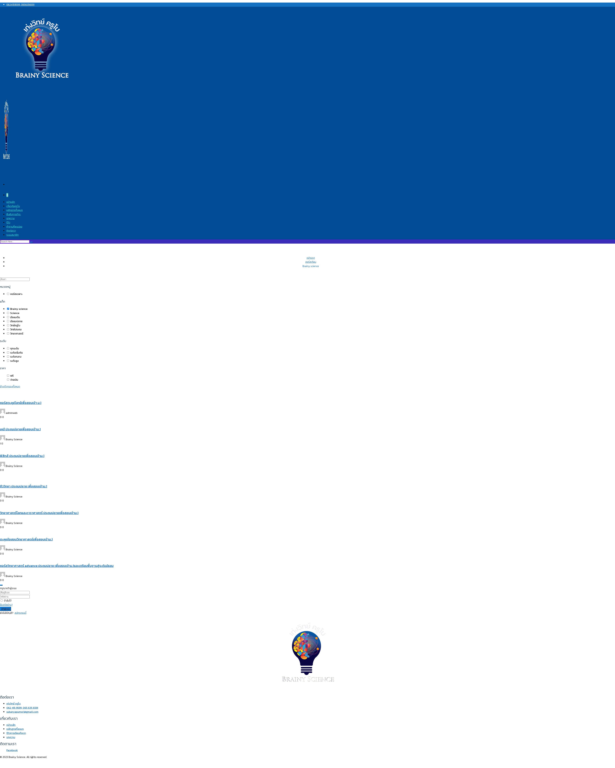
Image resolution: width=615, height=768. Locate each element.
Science (14, 313)
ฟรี (11, 376)
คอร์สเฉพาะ (16, 294)
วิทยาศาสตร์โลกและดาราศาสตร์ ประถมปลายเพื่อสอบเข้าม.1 (39, 512)
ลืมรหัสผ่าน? (6, 605)
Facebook (12, 750)
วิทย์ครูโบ (15, 325)
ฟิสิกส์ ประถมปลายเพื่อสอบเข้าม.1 (22, 455)
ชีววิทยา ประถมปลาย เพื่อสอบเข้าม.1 (23, 486)
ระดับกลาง (15, 357)
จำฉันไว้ (7, 600)
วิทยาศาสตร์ (16, 333)
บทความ (10, 218)
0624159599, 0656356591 (20, 4)
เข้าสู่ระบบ (5, 608)
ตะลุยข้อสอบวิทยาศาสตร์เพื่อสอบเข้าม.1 (26, 539)
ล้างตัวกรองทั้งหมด (10, 386)
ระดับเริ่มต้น (16, 353)
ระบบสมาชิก (12, 235)
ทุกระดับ (14, 348)
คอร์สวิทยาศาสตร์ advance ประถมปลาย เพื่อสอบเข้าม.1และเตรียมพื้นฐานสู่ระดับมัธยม (57, 565)
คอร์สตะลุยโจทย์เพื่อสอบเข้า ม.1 (20, 402)
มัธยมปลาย (16, 321)
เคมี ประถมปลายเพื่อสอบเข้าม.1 (20, 429)
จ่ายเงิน (14, 380)
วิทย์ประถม (16, 329)
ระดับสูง (14, 361)
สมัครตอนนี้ (20, 613)
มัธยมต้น (15, 317)
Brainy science (19, 309)
